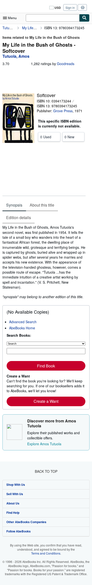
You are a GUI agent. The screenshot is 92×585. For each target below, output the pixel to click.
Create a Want (46, 401)
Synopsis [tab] (14, 205)
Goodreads (65, 63)
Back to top (46, 471)
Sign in (70, 7)
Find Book (46, 366)
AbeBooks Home (22, 327)
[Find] (84, 18)
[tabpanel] (44, 262)
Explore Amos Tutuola (44, 443)
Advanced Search (23, 321)
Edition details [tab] (18, 217)
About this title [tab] (42, 205)
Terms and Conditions (45, 553)
